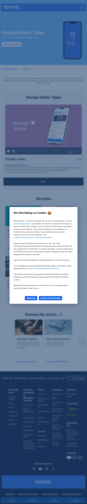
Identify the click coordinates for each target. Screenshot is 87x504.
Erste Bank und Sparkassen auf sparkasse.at (42, 268)
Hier (43, 224)
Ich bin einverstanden (50, 298)
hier (37, 288)
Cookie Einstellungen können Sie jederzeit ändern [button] (32, 237)
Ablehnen (31, 298)
